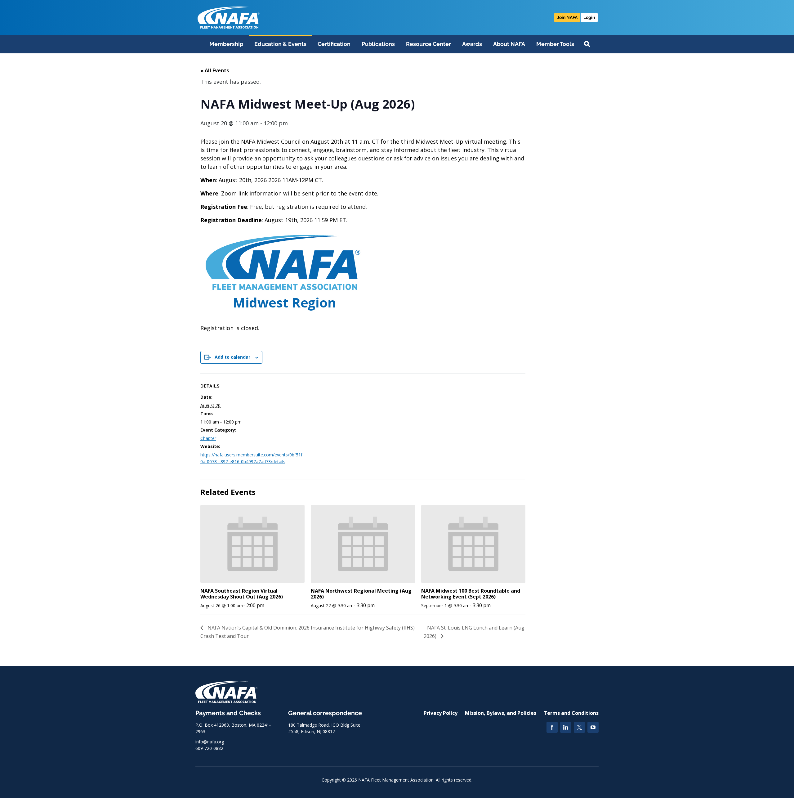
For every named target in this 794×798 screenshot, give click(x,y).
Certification (334, 44)
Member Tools (555, 44)
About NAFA (509, 44)
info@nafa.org (209, 742)
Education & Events (280, 44)
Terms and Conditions (571, 713)
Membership (226, 44)
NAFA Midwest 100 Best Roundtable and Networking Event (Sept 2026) (470, 593)
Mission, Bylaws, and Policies (500, 713)
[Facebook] (552, 727)
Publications (378, 44)
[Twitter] (579, 727)
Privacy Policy (440, 713)
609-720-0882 (209, 748)
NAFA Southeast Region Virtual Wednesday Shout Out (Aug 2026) (241, 593)
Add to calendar (232, 357)
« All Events (214, 70)
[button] (587, 44)
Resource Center (428, 44)
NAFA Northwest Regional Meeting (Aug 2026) (361, 593)
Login (589, 17)
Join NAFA (567, 17)
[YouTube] (593, 727)
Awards (472, 44)
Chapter (208, 438)
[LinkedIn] (565, 727)
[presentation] (252, 544)
